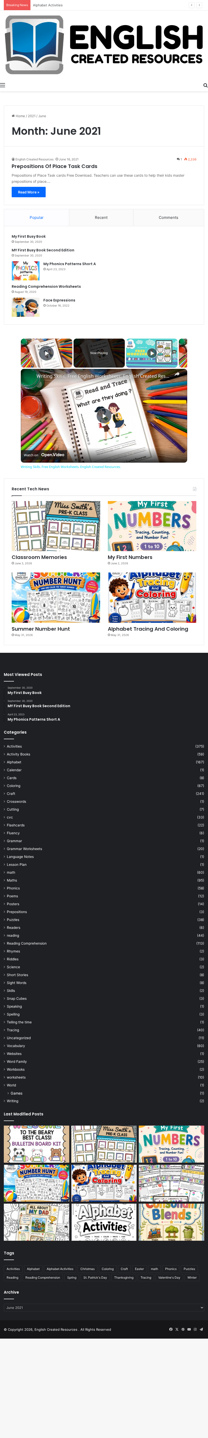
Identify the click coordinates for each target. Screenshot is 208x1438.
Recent (101, 217)
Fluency (13, 833)
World (11, 1085)
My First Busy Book (29, 236)
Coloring (13, 786)
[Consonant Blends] (171, 1222)
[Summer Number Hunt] (56, 597)
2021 (32, 116)
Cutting (13, 809)
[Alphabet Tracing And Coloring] (152, 597)
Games (16, 1093)
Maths (12, 880)
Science (13, 967)
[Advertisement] (104, 1400)
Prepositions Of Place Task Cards (54, 166)
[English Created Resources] (104, 45)
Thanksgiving (123, 1277)
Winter (192, 1277)
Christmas (87, 1269)
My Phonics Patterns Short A (69, 263)
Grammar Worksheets (24, 849)
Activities (14, 746)
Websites (14, 1054)
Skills (11, 991)
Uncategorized (19, 1038)
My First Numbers (130, 557)
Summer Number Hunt (41, 628)
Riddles (13, 959)
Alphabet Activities (60, 1269)
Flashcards (16, 825)
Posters (13, 904)
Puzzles (13, 920)
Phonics (13, 888)
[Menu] (2, 85)
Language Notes (20, 857)
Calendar (14, 770)
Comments (168, 217)
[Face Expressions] (26, 307)
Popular (37, 217)
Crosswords (16, 801)
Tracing (13, 1030)
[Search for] (205, 85)
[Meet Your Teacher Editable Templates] (171, 1183)
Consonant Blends (47, 5)
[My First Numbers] (152, 526)
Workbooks (16, 1069)
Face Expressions (59, 300)
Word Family (17, 1061)
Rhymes (13, 951)
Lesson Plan (17, 864)
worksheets (16, 1077)
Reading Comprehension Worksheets (46, 286)
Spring (71, 1277)
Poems (12, 896)
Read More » (28, 192)
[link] (29, 377)
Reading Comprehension (27, 943)
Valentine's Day (169, 1277)
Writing (12, 1101)
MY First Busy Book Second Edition (43, 250)
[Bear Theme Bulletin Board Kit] (36, 1144)
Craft (11, 794)
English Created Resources (34, 159)
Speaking (14, 1006)
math (11, 872)
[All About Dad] (36, 1222)
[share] (177, 374)
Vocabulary (16, 1046)
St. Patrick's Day (95, 1277)
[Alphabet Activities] (104, 1222)
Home (20, 116)
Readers (13, 928)
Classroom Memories (39, 557)
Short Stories (17, 975)
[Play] (152, 353)
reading (13, 935)
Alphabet (14, 762)
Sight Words (16, 983)
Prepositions (17, 912)
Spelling (13, 1014)
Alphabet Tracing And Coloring (148, 628)
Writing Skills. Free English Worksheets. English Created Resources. (103, 376)
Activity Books (18, 754)
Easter (139, 1269)
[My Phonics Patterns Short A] (26, 270)
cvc (10, 817)
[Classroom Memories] (56, 526)
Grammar (14, 841)
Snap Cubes (17, 998)
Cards (11, 778)
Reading (12, 1277)
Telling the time (19, 1022)
